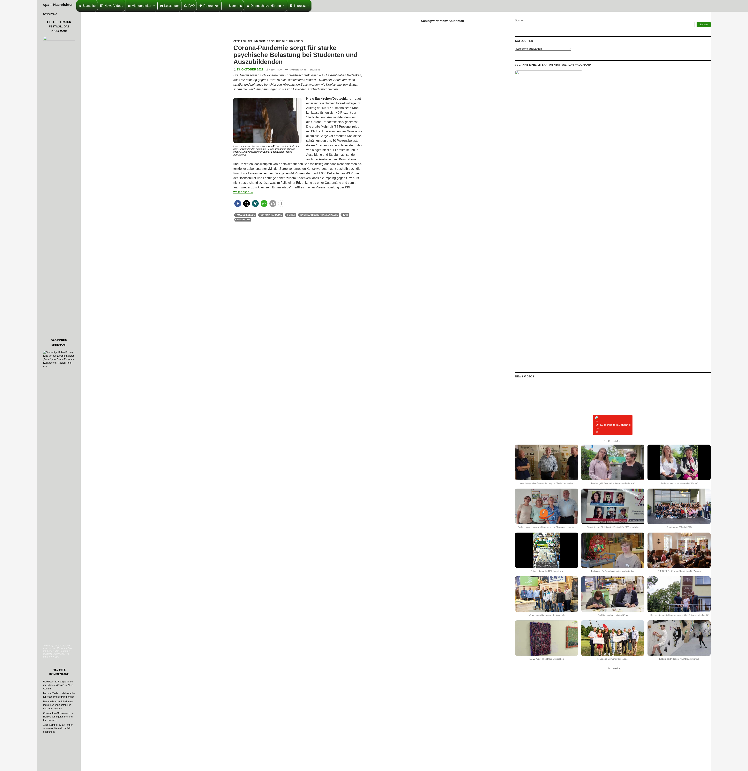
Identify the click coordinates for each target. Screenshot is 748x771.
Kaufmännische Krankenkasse (319, 215)
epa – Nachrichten (58, 5)
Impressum (301, 5)
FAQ (191, 5)
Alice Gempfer (50, 725)
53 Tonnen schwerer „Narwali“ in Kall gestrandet (58, 728)
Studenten (243, 219)
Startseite (89, 5)
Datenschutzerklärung (266, 5)
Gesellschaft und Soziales (251, 41)
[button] (237, 203)
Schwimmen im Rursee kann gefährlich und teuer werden (58, 705)
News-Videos (113, 5)
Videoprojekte (141, 5)
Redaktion (275, 69)
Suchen (519, 20)
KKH (345, 215)
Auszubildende (246, 215)
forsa (291, 215)
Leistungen (172, 5)
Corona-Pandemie (271, 215)
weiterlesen (243, 192)
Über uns (235, 5)
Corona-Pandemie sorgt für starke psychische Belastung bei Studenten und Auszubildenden (295, 54)
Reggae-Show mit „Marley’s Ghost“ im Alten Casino (58, 685)
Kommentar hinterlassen (305, 69)
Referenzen (211, 5)
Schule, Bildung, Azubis (287, 41)
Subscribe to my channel (615, 424)
